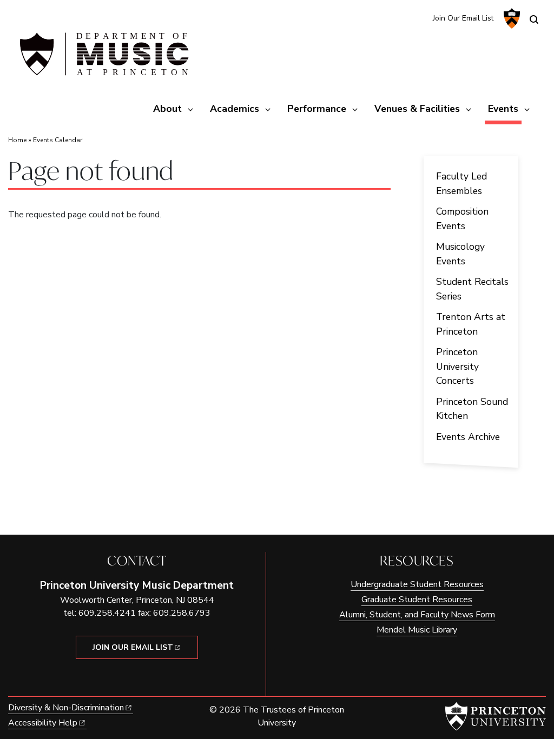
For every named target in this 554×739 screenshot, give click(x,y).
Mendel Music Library (417, 630)
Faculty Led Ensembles (461, 183)
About (167, 108)
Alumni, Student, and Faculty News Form (417, 615)
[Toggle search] (534, 19)
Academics (234, 108)
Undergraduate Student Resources (417, 584)
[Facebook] (417, 17)
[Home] (102, 58)
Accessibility (42, 723)
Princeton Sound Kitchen (472, 408)
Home (17, 140)
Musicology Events (460, 253)
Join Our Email (133, 647)
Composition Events (462, 218)
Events (505, 108)
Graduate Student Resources (416, 599)
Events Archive (468, 436)
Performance (316, 108)
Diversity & (66, 708)
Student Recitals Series (472, 288)
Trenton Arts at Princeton (470, 323)
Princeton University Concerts (457, 366)
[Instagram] (399, 17)
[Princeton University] (510, 18)
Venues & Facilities (417, 108)
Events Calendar (57, 140)
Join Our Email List (463, 18)
